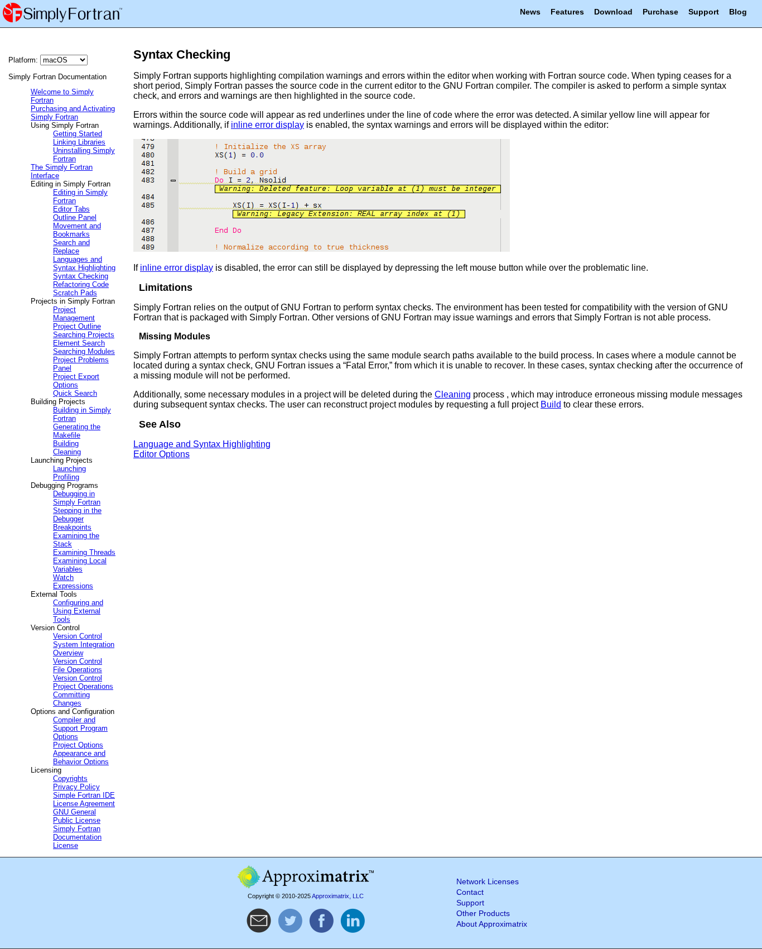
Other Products (483, 913)
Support (703, 12)
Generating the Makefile (76, 431)
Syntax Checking (80, 276)
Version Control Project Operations (83, 682)
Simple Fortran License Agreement (84, 799)
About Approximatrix (491, 924)
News (530, 12)
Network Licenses (487, 882)
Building (66, 443)
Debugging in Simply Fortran (76, 498)
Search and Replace (71, 246)
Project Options (78, 745)
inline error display (267, 125)
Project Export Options (76, 380)
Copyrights (70, 778)
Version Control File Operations (77, 665)
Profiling (66, 477)
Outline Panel (75, 217)
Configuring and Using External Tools (78, 611)
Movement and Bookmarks (77, 230)
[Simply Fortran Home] (62, 22)
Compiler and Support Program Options (80, 728)
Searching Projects (83, 334)
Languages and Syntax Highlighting (84, 263)
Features (567, 12)
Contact (470, 892)
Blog (738, 12)
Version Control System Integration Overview (83, 644)
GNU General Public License (76, 816)
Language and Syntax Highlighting (202, 444)
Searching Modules (84, 351)
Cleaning (67, 452)
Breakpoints (72, 527)
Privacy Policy (76, 787)
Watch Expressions (73, 581)
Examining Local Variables (80, 565)
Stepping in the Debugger (77, 514)
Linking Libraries (79, 142)
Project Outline (77, 326)
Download (613, 12)
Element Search (79, 343)
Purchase (660, 12)
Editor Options (161, 454)
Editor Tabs (71, 209)
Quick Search (75, 393)
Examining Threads (84, 552)
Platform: (24, 60)
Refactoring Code (81, 284)
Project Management (74, 313)
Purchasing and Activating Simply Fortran (73, 112)
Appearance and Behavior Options (81, 757)
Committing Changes (71, 699)
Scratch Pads (75, 293)
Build (551, 404)
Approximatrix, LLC (338, 896)
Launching (69, 468)
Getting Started (77, 134)
